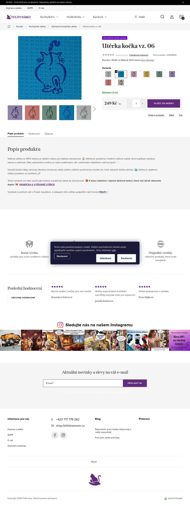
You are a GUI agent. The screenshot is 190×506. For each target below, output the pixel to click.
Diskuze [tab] (49, 133)
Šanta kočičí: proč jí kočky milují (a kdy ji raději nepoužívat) (113, 431)
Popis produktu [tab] (16, 133)
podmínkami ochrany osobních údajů (111, 391)
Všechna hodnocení (23, 297)
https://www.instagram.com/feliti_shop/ (63, 435)
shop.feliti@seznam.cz (70, 425)
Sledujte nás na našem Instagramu (99, 325)
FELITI (102, 192)
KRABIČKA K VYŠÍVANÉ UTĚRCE (37, 184)
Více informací (147, 60)
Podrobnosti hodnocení (138, 55)
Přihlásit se (135, 383)
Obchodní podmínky (17, 445)
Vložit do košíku (164, 103)
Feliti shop (54, 435)
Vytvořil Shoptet (175, 498)
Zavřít (127, 114)
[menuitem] (49, 17)
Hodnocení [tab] (34, 133)
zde (114, 250)
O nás (41, 8)
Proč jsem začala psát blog (107, 437)
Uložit (117, 114)
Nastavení (62, 256)
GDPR (30, 8)
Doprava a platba (13, 8)
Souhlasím (126, 258)
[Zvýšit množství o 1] (142, 103)
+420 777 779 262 (68, 419)
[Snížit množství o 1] (130, 103)
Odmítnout (105, 258)
